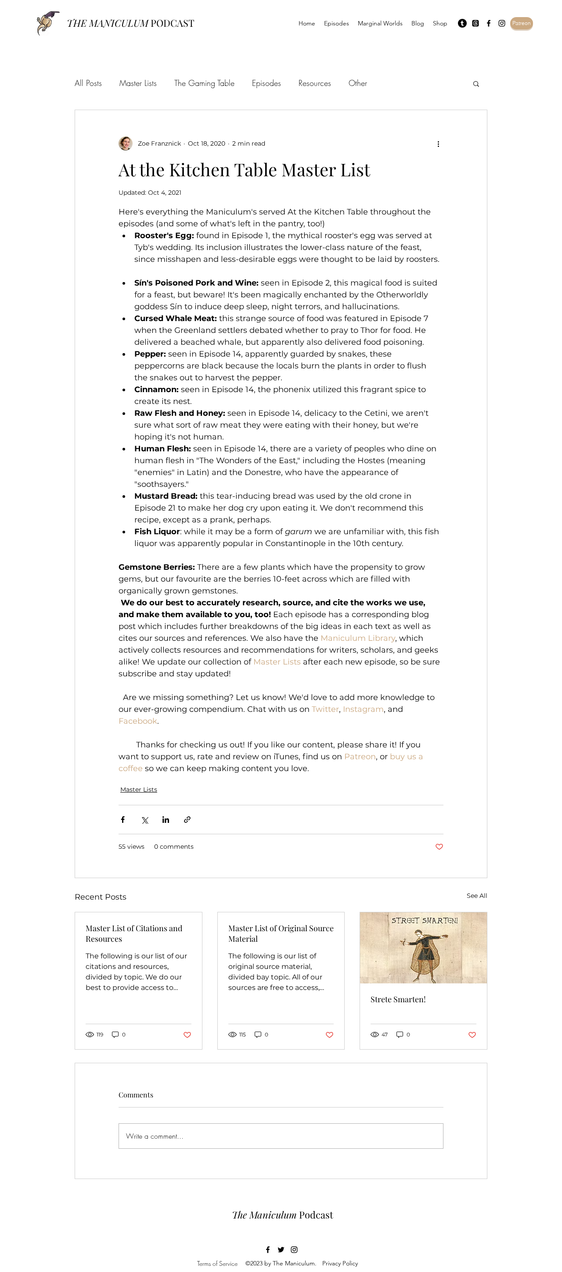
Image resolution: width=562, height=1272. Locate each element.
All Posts (88, 83)
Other (358, 83)
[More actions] (438, 143)
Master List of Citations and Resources (134, 933)
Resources (315, 83)
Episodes (266, 83)
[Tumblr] (462, 23)
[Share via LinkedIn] (166, 819)
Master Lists (138, 83)
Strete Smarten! (398, 999)
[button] (476, 83)
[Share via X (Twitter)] (144, 819)
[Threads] (475, 23)
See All (477, 896)
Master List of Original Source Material (281, 933)
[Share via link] (187, 819)
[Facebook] (488, 23)
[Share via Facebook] (123, 819)
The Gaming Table (204, 83)
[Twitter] (281, 1249)
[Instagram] (501, 23)
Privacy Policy (340, 1263)
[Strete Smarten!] (423, 947)
